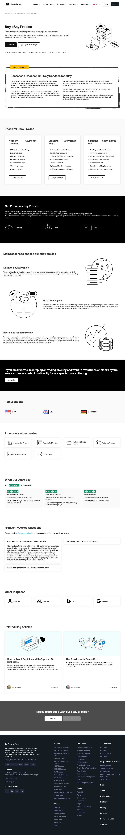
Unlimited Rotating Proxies (61, 762)
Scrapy (79, 810)
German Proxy (105, 753)
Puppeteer (81, 813)
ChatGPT (57, 808)
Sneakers (57, 822)
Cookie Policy (105, 772)
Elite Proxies (58, 795)
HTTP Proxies (59, 766)
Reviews (103, 813)
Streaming (58, 819)
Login (106, 4)
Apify (79, 795)
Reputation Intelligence (86, 777)
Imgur (79, 804)
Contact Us (11, 380)
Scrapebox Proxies (84, 807)
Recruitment (82, 774)
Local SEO (81, 759)
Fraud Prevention (83, 753)
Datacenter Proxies (61, 747)
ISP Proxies (58, 789)
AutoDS (80, 792)
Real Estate (81, 771)
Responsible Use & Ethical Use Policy (110, 775)
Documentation (24, 533)
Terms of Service (106, 769)
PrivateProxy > (10, 13)
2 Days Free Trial (17, 178)
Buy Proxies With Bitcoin (63, 792)
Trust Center (105, 779)
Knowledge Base (107, 819)
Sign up (114, 4)
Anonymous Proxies (61, 784)
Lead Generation (83, 756)
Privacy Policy (105, 766)
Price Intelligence (83, 765)
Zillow (79, 815)
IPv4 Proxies (58, 772)
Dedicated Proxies (61, 775)
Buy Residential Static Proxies (62, 754)
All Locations (105, 744)
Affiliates (104, 824)
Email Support (9, 782)
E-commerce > (20, 13)
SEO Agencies (82, 762)
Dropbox (80, 801)
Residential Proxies (61, 750)
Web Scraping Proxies (85, 783)
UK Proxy (103, 756)
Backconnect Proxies (62, 798)
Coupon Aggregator (84, 747)
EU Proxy (103, 747)
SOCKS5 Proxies (60, 769)
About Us (104, 790)
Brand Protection (83, 750)
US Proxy (103, 750)
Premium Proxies (60, 781)
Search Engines (60, 813)
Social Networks (60, 816)
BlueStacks (81, 798)
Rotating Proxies (60, 758)
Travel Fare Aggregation (86, 768)
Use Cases (81, 744)
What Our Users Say (17, 480)
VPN (78, 780)
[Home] (14, 4)
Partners (104, 802)
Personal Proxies (60, 787)
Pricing (103, 807)
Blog (102, 785)
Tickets (56, 825)
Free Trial (11, 45)
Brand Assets (106, 796)
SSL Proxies (58, 778)
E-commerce (58, 811)
